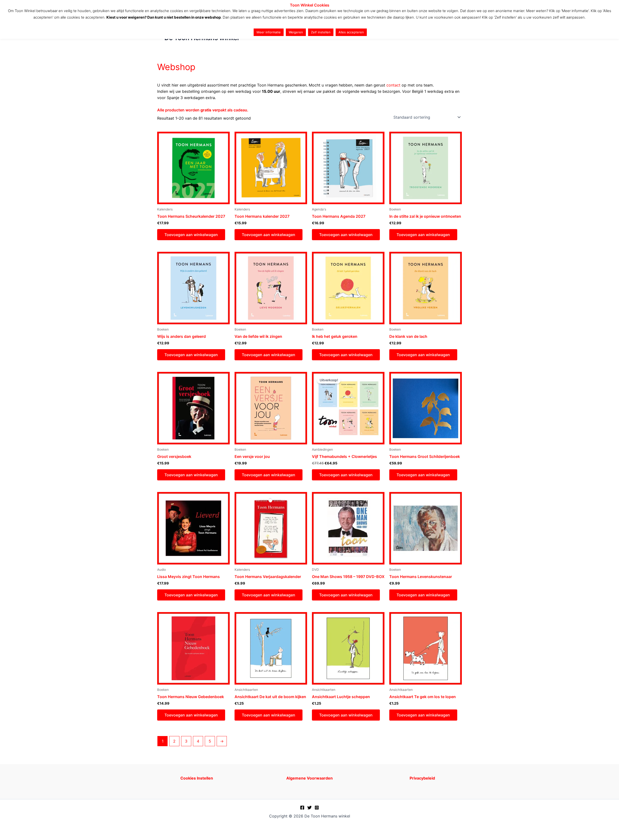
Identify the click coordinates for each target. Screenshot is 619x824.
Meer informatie (269, 32)
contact (393, 85)
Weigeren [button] (296, 32)
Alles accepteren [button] (351, 32)
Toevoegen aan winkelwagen (191, 234)
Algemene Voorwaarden (309, 778)
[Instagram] (317, 807)
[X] (309, 807)
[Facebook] (302, 807)
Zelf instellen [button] (321, 32)
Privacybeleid (422, 778)
